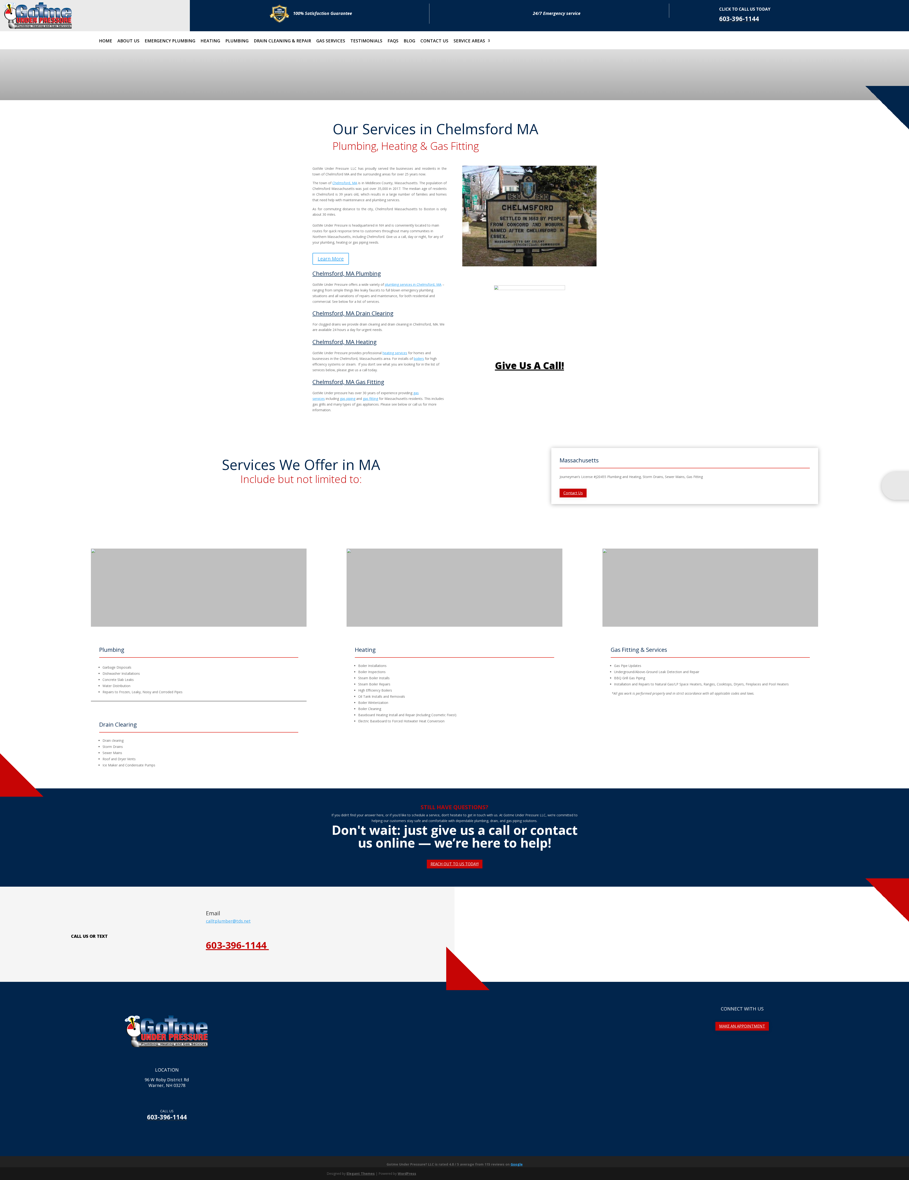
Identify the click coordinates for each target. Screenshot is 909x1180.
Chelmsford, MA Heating (344, 342)
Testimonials (366, 41)
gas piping (347, 398)
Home (105, 41)
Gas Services (330, 41)
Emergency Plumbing (170, 41)
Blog (409, 41)
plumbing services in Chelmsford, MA (413, 284)
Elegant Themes (361, 1173)
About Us (128, 41)
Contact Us (434, 41)
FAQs (393, 41)
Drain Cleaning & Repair (282, 41)
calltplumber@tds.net (228, 921)
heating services (395, 353)
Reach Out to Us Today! (455, 864)
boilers (419, 358)
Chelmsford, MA (344, 183)
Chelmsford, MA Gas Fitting (348, 382)
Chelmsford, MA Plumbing (346, 273)
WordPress (407, 1173)
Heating (210, 41)
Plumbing (237, 41)
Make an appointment (742, 1026)
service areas (469, 41)
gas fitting (370, 398)
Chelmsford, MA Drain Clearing (352, 313)
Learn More (331, 258)
